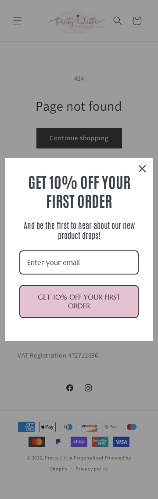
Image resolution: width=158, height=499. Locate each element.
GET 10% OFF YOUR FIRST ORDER (79, 301)
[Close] (142, 168)
